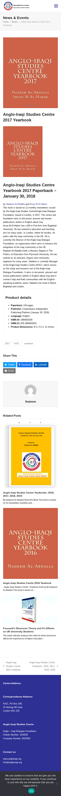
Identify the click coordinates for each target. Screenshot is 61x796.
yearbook (28, 343)
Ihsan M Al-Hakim (38, 204)
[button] (56, 6)
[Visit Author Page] (30, 390)
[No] (56, 783)
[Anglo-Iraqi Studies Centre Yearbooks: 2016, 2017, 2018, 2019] (30, 455)
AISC (16, 343)
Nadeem (30, 401)
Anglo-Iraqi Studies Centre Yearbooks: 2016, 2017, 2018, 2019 (41, 666)
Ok (31, 791)
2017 (7, 343)
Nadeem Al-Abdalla (15, 204)
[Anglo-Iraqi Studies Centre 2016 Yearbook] (30, 543)
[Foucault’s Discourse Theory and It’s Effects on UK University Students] (30, 609)
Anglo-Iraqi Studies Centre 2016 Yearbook (27, 583)
